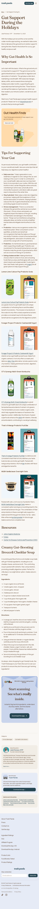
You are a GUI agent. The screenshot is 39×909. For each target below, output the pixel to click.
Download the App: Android (10, 849)
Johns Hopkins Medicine (12, 534)
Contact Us (5, 826)
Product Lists (5, 855)
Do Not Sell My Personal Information (21, 885)
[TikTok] (2, 895)
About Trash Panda (7, 819)
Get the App (29, 3)
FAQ (2, 839)
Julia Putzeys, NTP (6, 33)
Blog (2, 12)
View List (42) (9, 123)
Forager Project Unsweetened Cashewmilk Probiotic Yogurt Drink (18, 800)
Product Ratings (6, 862)
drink (20, 418)
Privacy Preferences (6, 885)
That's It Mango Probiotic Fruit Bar (18, 803)
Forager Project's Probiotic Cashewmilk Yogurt (17, 353)
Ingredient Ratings (7, 835)
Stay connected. (6, 872)
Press (3, 822)
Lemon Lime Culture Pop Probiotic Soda (15, 302)
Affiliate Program (7, 842)
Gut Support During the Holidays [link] (13, 12)
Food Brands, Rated (7, 859)
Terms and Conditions (6, 892)
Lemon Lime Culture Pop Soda (10, 800)
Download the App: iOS (9, 846)
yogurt (29, 264)
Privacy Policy (17, 892)
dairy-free (11, 361)
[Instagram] (6, 895)
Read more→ (6, 766)
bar (23, 464)
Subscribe (33, 875)
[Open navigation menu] (36, 3)
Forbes (6, 537)
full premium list (25, 102)
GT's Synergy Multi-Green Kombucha (14, 402)
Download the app (18, 716)
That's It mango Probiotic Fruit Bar (13, 456)
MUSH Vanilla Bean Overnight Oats (13, 504)
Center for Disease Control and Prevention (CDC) (20, 540)
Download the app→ (19, 789)
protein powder (17, 517)
